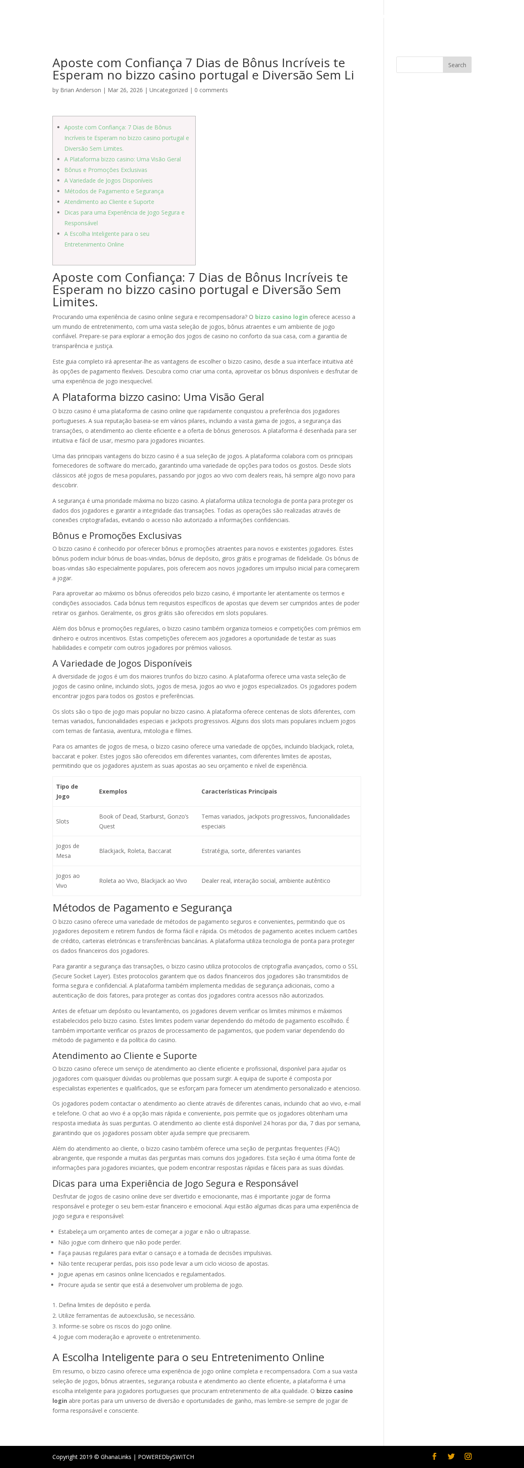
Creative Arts (402, 17)
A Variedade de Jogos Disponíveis (108, 180)
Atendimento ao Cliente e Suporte (109, 202)
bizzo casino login (281, 317)
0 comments (211, 90)
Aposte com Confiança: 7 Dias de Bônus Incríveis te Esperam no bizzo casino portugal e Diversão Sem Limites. (126, 137)
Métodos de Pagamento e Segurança (114, 191)
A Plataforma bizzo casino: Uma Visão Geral (122, 159)
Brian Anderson (80, 90)
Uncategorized (168, 90)
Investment (347, 17)
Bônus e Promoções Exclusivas (105, 170)
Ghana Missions (456, 17)
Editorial (165, 17)
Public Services (119, 17)
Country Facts (64, 17)
